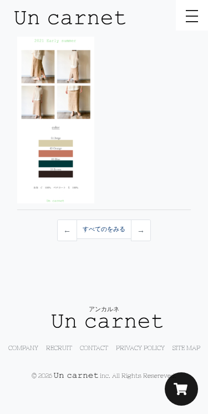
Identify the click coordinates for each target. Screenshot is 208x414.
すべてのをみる (104, 229)
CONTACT (94, 348)
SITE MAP (186, 348)
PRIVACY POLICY (140, 348)
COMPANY (23, 348)
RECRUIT (59, 348)
